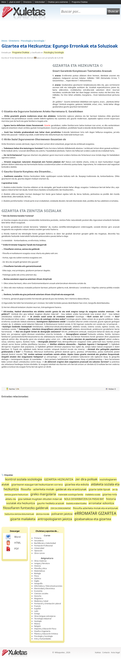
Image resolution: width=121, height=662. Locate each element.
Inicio (3, 2)
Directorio (27, 2)
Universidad (39, 548)
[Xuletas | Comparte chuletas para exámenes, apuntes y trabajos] (23, 19)
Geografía (38, 583)
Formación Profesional (43, 545)
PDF (16, 548)
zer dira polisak (86, 479)
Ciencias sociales (41, 593)
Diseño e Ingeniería (42, 631)
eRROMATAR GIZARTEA (95, 513)
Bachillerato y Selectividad (45, 543)
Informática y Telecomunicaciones (48, 586)
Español (37, 608)
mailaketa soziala (92, 494)
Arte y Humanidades (42, 638)
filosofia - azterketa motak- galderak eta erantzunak (53, 489)
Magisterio (38, 598)
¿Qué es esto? (14, 2)
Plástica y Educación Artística (46, 633)
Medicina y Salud (41, 601)
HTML (17, 542)
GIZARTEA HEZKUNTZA (58, 479)
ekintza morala (42, 514)
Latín (36, 611)
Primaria (37, 538)
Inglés (36, 581)
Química (37, 578)
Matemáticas (39, 571)
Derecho (37, 596)
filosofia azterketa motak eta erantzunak (95, 508)
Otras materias (40, 561)
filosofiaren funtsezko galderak (25, 508)
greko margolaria (43, 494)
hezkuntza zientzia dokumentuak (19, 514)
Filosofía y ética (40, 568)
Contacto (106, 652)
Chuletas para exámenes (58, 2)
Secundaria (39, 540)
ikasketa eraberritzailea (76, 503)
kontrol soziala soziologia (23, 479)
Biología (37, 573)
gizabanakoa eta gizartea (92, 519)
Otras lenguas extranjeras (45, 616)
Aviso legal (115, 652)
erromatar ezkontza (101, 503)
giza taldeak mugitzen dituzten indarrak (40, 499)
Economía (38, 591)
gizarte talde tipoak (99, 489)
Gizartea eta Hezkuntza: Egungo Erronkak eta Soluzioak (59, 46)
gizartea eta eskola (77, 484)
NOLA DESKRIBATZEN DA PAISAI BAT (84, 499)
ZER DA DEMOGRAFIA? (61, 508)
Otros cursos (39, 553)
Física (36, 576)
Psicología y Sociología (32, 40)
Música (37, 623)
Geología (38, 621)
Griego (37, 613)
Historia (37, 566)
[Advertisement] (60, 29)
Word (17, 536)
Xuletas (98, 652)
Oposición (38, 550)
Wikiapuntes (60, 652)
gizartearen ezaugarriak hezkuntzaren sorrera (37, 484)
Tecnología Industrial (42, 618)
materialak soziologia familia (70, 494)
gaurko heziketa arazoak (50, 503)
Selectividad (40, 2)
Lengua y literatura (42, 563)
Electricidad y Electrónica (44, 588)
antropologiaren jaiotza (55, 519)
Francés (37, 606)
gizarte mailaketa (22, 519)
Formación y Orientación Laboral (47, 603)
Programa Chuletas (80, 2)
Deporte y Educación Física (45, 628)
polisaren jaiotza (61, 514)
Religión (37, 626)
